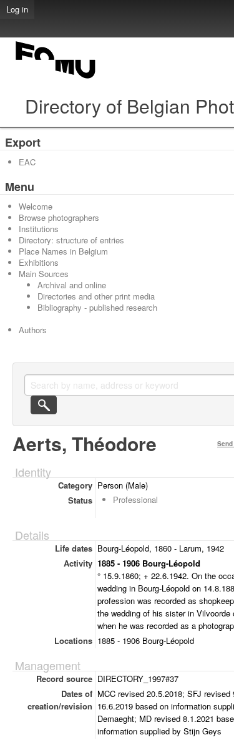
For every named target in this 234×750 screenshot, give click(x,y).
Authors (33, 330)
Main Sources (44, 274)
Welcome (35, 206)
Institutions (39, 229)
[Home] (56, 78)
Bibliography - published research (97, 307)
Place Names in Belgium (63, 251)
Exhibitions (39, 262)
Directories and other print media (96, 296)
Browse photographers (59, 217)
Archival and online (71, 285)
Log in (17, 9)
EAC (27, 162)
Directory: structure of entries (71, 240)
